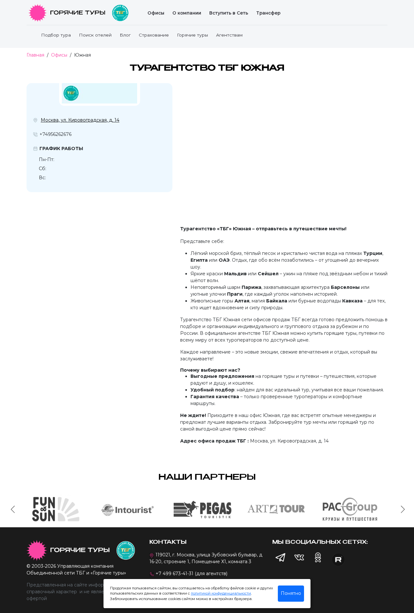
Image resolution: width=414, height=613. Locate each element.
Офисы (155, 13)
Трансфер (268, 13)
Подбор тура (56, 35)
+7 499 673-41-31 (174, 573)
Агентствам (229, 35)
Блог (125, 35)
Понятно (291, 593)
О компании (186, 13)
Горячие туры (192, 35)
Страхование (154, 35)
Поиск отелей (95, 35)
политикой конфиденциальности (221, 593)
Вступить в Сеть (228, 13)
